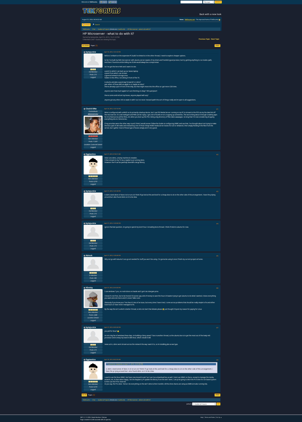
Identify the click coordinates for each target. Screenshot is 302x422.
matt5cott (121, 29)
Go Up (84, 395)
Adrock (89, 255)
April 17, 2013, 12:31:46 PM (112, 191)
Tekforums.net (190, 20)
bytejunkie (91, 52)
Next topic (215, 39)
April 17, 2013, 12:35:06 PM (112, 223)
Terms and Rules (210, 417)
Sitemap (104, 417)
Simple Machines (96, 417)
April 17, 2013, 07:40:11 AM (112, 154)
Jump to (189, 404)
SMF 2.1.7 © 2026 (85, 417)
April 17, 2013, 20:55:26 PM (112, 327)
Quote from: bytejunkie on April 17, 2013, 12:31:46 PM (125, 364)
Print (217, 45)
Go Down (85, 45)
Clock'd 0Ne (91, 108)
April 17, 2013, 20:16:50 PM (112, 287)
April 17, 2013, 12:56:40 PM (112, 255)
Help (201, 417)
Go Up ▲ (219, 417)
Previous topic (204, 39)
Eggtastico (91, 154)
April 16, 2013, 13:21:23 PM (112, 52)
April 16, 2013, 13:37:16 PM (112, 108)
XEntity (89, 287)
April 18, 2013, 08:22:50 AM (112, 359)
